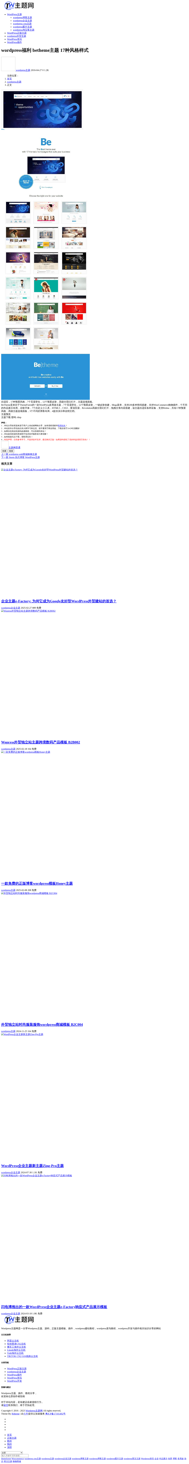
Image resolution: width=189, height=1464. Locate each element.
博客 (175, 1459)
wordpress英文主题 (132, 1459)
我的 (9, 1444)
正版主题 (12, 1438)
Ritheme (15, 1413)
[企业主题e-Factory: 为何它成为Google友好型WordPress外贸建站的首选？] (39, 469)
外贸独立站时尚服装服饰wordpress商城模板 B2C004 (42, 1024)
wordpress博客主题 (22, 17)
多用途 (180, 1459)
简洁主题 (8, 1461)
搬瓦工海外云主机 (16, 1347)
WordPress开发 (14, 1381)
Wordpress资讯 (147, 1459)
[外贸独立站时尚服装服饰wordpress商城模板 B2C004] (29, 893)
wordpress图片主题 (22, 27)
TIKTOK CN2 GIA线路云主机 (22, 1356)
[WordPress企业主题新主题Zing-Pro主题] (22, 1034)
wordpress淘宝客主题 (23, 30)
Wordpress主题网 (34, 1410)
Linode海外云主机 (16, 1350)
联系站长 (62, 425)
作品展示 (163, 1459)
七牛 (25, 1413)
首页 (9, 78)
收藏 (4, 451)
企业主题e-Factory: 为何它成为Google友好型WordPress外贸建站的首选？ (59, 601)
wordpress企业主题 (22, 20)
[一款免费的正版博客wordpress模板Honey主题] (25, 752)
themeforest (6, 1459)
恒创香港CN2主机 (16, 1344)
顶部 (9, 1447)
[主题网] (8, 70)
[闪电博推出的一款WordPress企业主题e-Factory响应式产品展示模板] (36, 1175)
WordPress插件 (14, 42)
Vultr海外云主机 (15, 1353)
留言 (6, 1405)
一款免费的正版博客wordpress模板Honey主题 (37, 883)
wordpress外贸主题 (16, 36)
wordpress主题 (23, 70)
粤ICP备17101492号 (55, 1413)
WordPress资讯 (14, 39)
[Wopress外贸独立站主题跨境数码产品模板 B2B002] (28, 611)
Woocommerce (18, 1459)
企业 (156, 1459)
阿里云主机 (13, 1340)
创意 (170, 1459)
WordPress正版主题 (17, 33)
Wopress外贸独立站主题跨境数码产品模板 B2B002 (40, 742)
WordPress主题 (14, 14)
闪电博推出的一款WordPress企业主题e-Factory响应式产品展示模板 (54, 1307)
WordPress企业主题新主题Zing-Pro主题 (32, 1166)
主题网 (14, 447)
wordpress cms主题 (22, 23)
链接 (11, 451)
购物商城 (17, 1461)
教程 (9, 1441)
